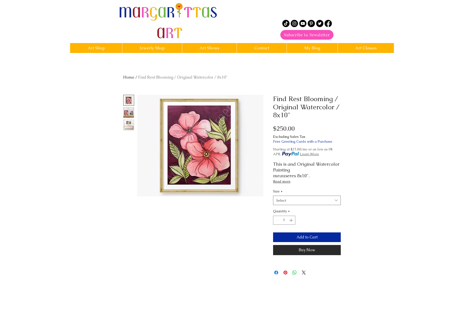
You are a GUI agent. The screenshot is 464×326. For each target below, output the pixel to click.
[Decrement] (277, 220)
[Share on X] (304, 272)
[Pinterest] (311, 23)
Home (128, 77)
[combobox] (307, 200)
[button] (262, 48)
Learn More (309, 154)
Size (278, 191)
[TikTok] (286, 23)
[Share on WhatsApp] (294, 272)
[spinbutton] (284, 220)
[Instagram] (294, 23)
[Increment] (292, 220)
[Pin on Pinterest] (285, 272)
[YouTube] (302, 23)
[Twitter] (319, 23)
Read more (281, 181)
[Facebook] (328, 23)
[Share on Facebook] (276, 272)
